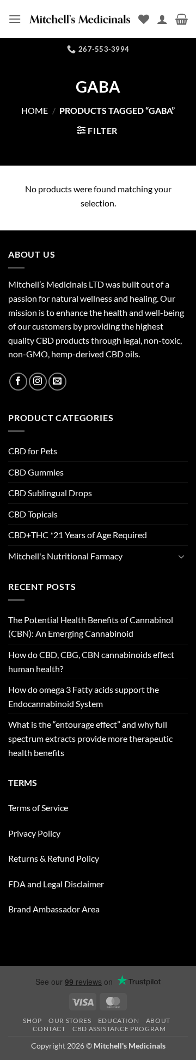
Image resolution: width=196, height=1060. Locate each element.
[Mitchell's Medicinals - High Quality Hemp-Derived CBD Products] (79, 19)
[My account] (162, 19)
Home (34, 110)
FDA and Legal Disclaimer (56, 884)
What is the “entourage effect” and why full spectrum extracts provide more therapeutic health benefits (90, 738)
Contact (49, 1029)
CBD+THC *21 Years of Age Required (77, 534)
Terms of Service (38, 807)
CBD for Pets (32, 451)
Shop (32, 1020)
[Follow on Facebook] (18, 382)
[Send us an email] (57, 382)
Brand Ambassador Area (54, 909)
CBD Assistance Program (119, 1029)
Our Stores (69, 1020)
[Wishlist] (143, 19)
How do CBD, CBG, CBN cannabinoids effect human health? (91, 661)
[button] (14, 18)
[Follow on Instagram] (38, 382)
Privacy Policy (34, 833)
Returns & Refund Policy (53, 858)
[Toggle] (181, 556)
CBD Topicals (33, 514)
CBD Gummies (36, 472)
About (158, 1020)
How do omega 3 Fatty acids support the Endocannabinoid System (83, 696)
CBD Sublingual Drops (50, 493)
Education (118, 1020)
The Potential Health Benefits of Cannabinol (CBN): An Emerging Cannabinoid (90, 626)
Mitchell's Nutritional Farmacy (65, 556)
